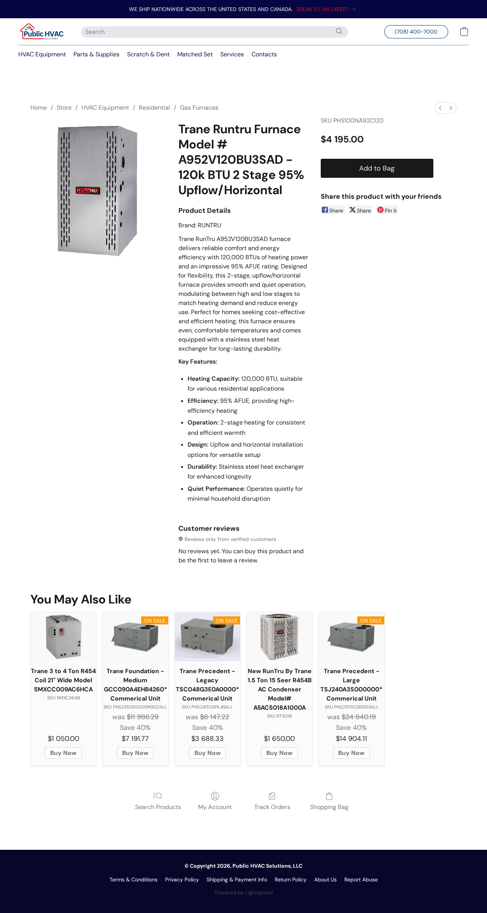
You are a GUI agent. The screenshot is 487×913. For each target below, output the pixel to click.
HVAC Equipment (42, 54)
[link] (327, 9)
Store (64, 108)
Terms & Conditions (134, 879)
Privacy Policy (182, 879)
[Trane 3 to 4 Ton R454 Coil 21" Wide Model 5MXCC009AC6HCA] (63, 636)
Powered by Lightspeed (244, 892)
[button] (42, 31)
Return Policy (291, 879)
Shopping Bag (329, 807)
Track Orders (272, 807)
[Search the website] (339, 31)
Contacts (264, 54)
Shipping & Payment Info (237, 879)
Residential (154, 108)
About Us (325, 879)
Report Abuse (361, 879)
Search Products (158, 807)
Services (232, 54)
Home (38, 108)
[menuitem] (440, 107)
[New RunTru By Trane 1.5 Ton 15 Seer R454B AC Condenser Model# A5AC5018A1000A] (279, 636)
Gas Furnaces (199, 108)
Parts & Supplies (96, 54)
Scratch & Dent (148, 54)
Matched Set (195, 54)
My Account (215, 807)
